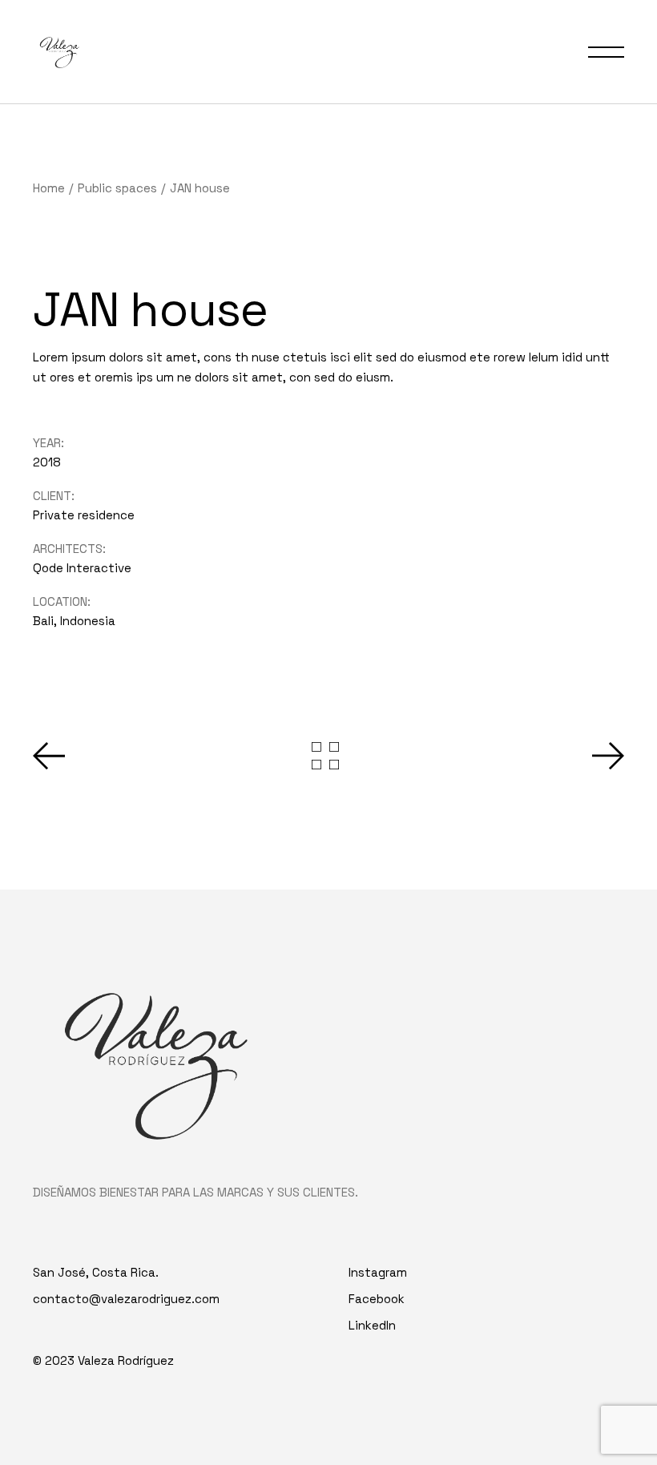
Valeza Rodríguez (126, 1360)
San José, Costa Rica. (96, 1272)
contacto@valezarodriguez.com (126, 1298)
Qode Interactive (82, 567)
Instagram (378, 1272)
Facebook (377, 1298)
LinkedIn (372, 1325)
